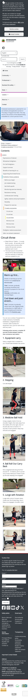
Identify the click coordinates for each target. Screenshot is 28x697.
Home (6, 70)
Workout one (10, 221)
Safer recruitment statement (11, 233)
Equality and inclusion (5, 642)
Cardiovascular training (11, 196)
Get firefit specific (9, 186)
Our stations (5, 640)
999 (20, 63)
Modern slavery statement (19, 647)
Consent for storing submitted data (13, 588)
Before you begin (10, 180)
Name (4, 573)
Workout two (10, 224)
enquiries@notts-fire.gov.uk (14, 671)
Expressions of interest (9, 158)
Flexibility (7, 202)
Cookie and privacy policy (20, 637)
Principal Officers (7, 638)
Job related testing (10, 183)
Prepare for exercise (10, 205)
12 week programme (7, 147)
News (3, 90)
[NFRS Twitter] (22, 608)
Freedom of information (18, 622)
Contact (4, 104)
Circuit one (9, 211)
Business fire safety (7, 85)
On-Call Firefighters (8, 164)
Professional (5, 80)
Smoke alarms (6, 625)
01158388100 (21, 65)
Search (22, 59)
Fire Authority (19, 617)
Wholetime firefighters (9, 161)
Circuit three (10, 217)
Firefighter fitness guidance (9, 145)
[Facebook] (4, 608)
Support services (8, 167)
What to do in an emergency (7, 622)
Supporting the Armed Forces (11, 174)
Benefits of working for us (10, 170)
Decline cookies (14, 29)
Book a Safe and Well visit (6, 618)
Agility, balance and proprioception (15, 199)
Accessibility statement (18, 641)
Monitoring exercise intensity (13, 189)
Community (5, 75)
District (4, 584)
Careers (4, 95)
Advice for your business (6, 628)
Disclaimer (18, 644)
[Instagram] (8, 608)
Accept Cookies (14, 34)
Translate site (5, 56)
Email (4, 579)
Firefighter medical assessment (12, 230)
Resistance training (10, 192)
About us (4, 99)
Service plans (19, 619)
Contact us (5, 645)
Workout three (10, 227)
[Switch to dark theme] (3, 47)
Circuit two (9, 214)
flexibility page (16, 312)
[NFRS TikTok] (18, 608)
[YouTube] (13, 608)
